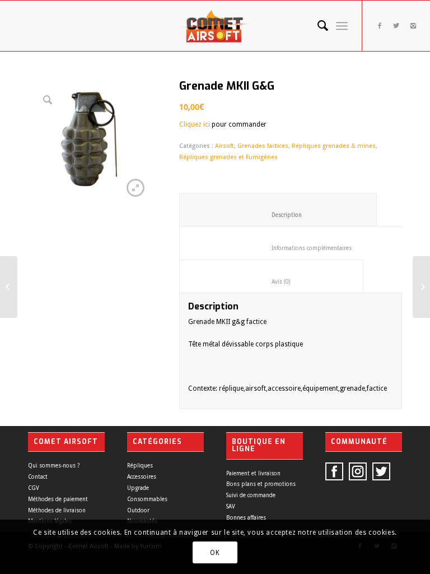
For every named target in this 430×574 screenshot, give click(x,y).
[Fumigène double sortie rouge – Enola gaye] (421, 287)
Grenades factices (262, 146)
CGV (33, 488)
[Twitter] (396, 25)
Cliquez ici (194, 124)
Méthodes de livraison (57, 510)
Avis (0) (271, 282)
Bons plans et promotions (261, 484)
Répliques (140, 465)
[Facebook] (379, 25)
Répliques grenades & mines (334, 146)
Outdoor (138, 510)
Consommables (147, 499)
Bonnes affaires (246, 518)
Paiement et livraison (253, 473)
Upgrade (138, 488)
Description (278, 215)
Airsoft (224, 146)
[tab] (278, 209)
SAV (230, 506)
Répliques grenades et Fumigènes (228, 157)
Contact (38, 477)
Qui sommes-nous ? (54, 465)
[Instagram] (413, 25)
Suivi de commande (250, 495)
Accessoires (141, 477)
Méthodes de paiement (58, 499)
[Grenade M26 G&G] (8, 287)
